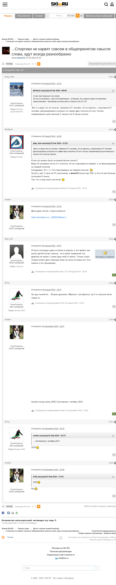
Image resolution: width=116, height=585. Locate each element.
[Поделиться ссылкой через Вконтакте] (8, 513)
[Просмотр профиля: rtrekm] (17, 212)
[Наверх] (61, 538)
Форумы (8, 16)
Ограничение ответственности (61, 555)
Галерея (39, 16)
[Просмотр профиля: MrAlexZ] (17, 142)
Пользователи (23, 16)
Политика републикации (61, 551)
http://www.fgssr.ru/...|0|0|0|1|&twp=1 (48, 217)
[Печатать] (12, 513)
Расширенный (81, 15)
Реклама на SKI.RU (61, 548)
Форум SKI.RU (7, 528)
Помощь (10, 537)
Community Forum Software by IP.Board (82, 537)
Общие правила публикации (90, 533)
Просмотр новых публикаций (99, 16)
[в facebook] (3, 513)
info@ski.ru (63, 558)
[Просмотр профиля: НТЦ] (17, 295)
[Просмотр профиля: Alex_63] (17, 251)
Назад (9, 64)
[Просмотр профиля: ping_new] (17, 89)
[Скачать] (16, 513)
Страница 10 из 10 (22, 64)
